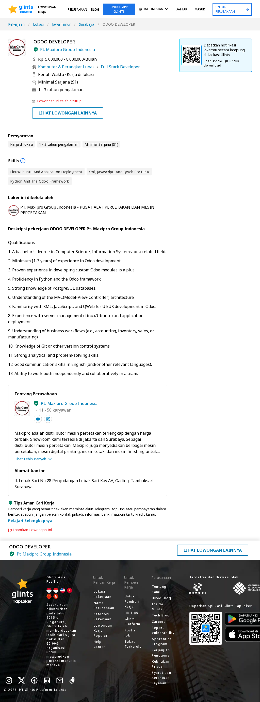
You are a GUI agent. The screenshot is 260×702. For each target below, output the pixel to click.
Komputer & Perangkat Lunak (66, 67)
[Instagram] (9, 680)
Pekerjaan (16, 24)
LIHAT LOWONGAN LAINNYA (68, 113)
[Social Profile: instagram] (48, 419)
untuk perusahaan (225, 9)
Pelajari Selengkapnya (30, 520)
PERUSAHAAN (77, 9)
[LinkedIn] (47, 680)
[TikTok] (72, 680)
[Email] (60, 680)
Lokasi (38, 24)
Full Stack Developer (120, 67)
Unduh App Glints (119, 9)
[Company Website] (38, 419)
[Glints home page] (20, 9)
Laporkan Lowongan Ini (32, 530)
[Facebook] (34, 680)
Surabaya (86, 24)
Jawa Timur (61, 24)
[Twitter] (22, 680)
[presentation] (20, 9)
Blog (95, 9)
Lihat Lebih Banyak (30, 458)
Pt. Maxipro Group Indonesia (67, 49)
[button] (36, 49)
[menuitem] (153, 9)
